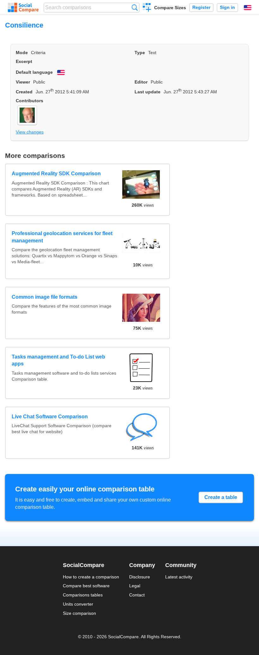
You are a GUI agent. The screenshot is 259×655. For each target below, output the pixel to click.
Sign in (227, 7)
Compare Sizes (170, 7)
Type (140, 52)
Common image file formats (44, 297)
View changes (30, 131)
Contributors (29, 100)
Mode (22, 52)
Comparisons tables (83, 594)
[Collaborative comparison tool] (23, 7)
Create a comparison (147, 8)
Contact (137, 594)
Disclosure (139, 576)
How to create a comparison (91, 576)
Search (135, 7)
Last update (147, 91)
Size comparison (79, 613)
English (247, 7)
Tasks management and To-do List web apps (58, 360)
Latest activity (178, 576)
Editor (141, 81)
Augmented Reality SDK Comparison (56, 173)
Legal (134, 585)
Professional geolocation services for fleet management (62, 237)
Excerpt (24, 61)
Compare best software (86, 585)
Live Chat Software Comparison (50, 416)
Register (201, 7)
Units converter (78, 604)
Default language (34, 72)
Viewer (23, 81)
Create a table (220, 497)
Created (24, 91)
